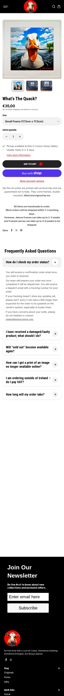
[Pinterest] (21, 230)
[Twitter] (16, 230)
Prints (7, 677)
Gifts (6, 681)
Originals (8, 672)
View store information (19, 155)
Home (7, 694)
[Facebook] (12, 230)
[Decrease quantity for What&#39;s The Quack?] (6, 136)
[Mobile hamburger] (6, 6)
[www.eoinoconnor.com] (30, 6)
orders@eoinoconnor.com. (20, 319)
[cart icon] (59, 6)
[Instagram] (11, 660)
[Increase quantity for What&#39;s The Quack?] (20, 136)
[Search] (53, 6)
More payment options (32, 181)
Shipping (16, 109)
